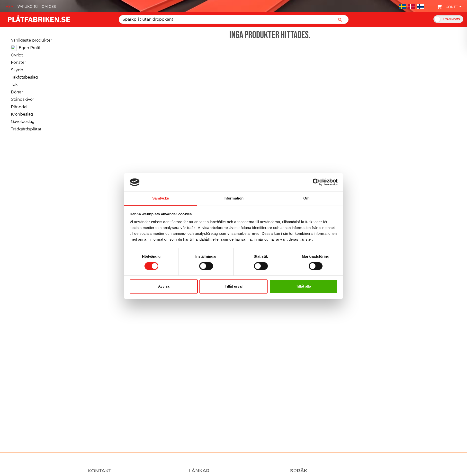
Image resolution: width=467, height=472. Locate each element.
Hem (10, 6)
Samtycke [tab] (160, 198)
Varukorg (28, 6)
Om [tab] (306, 198)
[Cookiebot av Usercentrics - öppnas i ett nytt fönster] (316, 182)
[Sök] (342, 19)
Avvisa (163, 286)
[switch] (206, 266)
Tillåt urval (233, 286)
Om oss (49, 6)
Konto (452, 7)
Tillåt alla (303, 286)
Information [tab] (233, 198)
